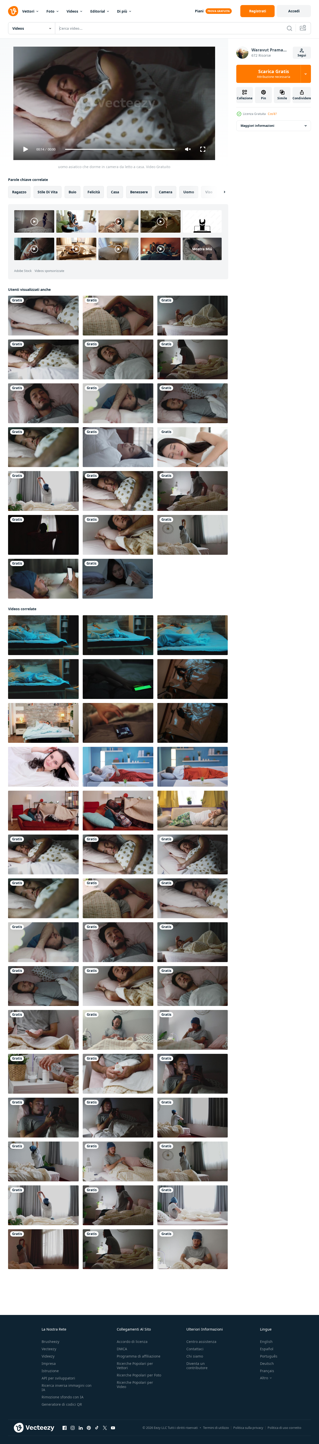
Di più (122, 11)
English (266, 1341)
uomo (188, 192)
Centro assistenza (201, 1341)
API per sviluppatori (58, 1378)
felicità (94, 192)
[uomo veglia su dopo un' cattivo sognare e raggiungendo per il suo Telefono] (43, 635)
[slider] (120, 149)
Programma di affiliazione (138, 1356)
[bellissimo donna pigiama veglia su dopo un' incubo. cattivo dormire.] (43, 723)
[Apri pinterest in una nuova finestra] (89, 1428)
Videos (72, 11)
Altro (264, 1378)
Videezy (48, 1356)
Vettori (28, 11)
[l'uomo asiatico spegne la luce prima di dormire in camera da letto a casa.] (192, 491)
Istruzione (50, 1370)
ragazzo (19, 192)
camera (165, 192)
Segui (302, 55)
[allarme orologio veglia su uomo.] (192, 767)
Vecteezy (49, 1348)
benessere (139, 192)
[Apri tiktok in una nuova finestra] (97, 1428)
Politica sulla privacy (248, 1427)
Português (268, 1356)
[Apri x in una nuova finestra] (105, 1428)
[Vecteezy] (13, 11)
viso (209, 192)
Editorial (97, 11)
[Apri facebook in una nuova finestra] (65, 1428)
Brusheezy (50, 1341)
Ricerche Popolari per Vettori (135, 1365)
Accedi (294, 11)
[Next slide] (220, 192)
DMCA (122, 1348)
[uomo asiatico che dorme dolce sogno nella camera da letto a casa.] (118, 403)
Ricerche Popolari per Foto (139, 1375)
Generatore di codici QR (62, 1404)
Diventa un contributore (197, 1365)
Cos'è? (272, 114)
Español (266, 1348)
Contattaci (195, 1348)
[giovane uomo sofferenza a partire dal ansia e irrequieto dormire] (43, 679)
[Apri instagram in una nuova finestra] (73, 1428)
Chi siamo (194, 1356)
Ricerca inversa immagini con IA (67, 1387)
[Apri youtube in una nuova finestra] (113, 1428)
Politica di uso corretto (284, 1427)
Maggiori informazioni (257, 126)
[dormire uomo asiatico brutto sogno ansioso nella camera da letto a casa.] (192, 315)
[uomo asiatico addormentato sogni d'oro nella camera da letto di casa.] (43, 403)
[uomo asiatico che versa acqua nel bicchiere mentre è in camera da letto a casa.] (43, 1074)
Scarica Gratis (273, 74)
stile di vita (47, 192)
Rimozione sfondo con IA (62, 1397)
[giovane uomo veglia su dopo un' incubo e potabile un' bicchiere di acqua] (192, 635)
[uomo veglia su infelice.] (118, 767)
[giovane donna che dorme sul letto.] (192, 447)
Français (267, 1370)
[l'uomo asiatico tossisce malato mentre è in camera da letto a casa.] (118, 1161)
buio (72, 192)
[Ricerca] (289, 28)
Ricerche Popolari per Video (135, 1384)
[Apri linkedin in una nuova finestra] (81, 1428)
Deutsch (267, 1363)
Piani (199, 11)
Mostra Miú (202, 249)
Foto (50, 11)
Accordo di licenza (132, 1341)
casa (115, 192)
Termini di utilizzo (216, 1427)
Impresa (49, 1363)
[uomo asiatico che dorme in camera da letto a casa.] (43, 315)
